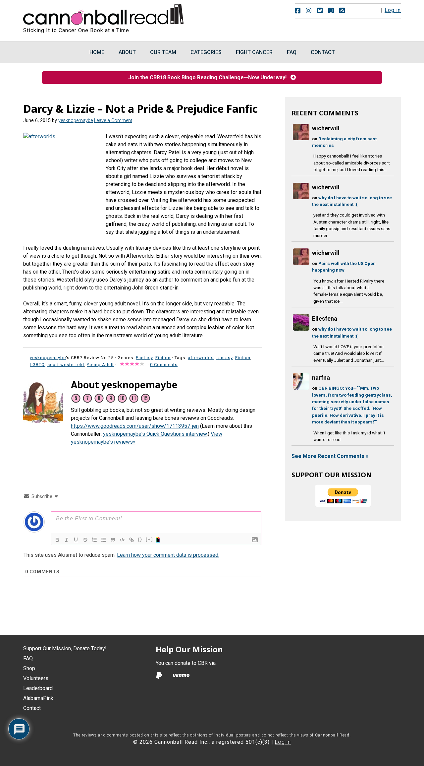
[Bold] (57, 540)
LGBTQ (37, 364)
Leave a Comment (113, 120)
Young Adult (100, 364)
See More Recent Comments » (330, 456)
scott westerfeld (65, 364)
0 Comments (164, 364)
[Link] (131, 540)
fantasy (224, 357)
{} (140, 539)
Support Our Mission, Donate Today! (65, 648)
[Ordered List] (94, 540)
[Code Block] (122, 540)
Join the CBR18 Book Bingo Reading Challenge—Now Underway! (209, 77)
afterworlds (201, 357)
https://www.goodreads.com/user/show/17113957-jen (135, 426)
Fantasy (144, 357)
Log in (393, 10)
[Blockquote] (113, 540)
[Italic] (66, 540)
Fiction (163, 357)
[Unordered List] (103, 540)
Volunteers (35, 678)
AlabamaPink (38, 698)
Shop (29, 668)
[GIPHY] (159, 540)
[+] (149, 539)
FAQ (28, 658)
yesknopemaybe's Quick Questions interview (155, 434)
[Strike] (85, 540)
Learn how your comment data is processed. (168, 555)
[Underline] (75, 540)
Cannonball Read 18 (103, 13)
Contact (32, 708)
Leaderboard (38, 688)
